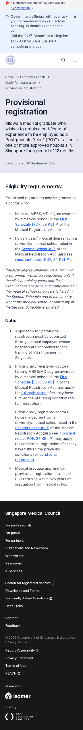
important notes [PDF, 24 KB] (40, 259)
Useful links (14, 606)
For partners (14, 540)
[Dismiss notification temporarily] (75, 16)
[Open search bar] (63, 60)
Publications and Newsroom (26, 548)
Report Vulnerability (20, 650)
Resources (13, 563)
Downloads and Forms (22, 591)
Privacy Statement (19, 658)
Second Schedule (36, 249)
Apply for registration (20, 82)
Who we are (14, 556)
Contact (11, 618)
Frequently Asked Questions (26, 598)
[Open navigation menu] (75, 60)
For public (12, 533)
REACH (10, 673)
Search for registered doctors (28, 583)
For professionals (32, 77)
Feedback (13, 625)
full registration (33, 393)
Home (9, 77)
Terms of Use (15, 665)
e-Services (13, 571)
